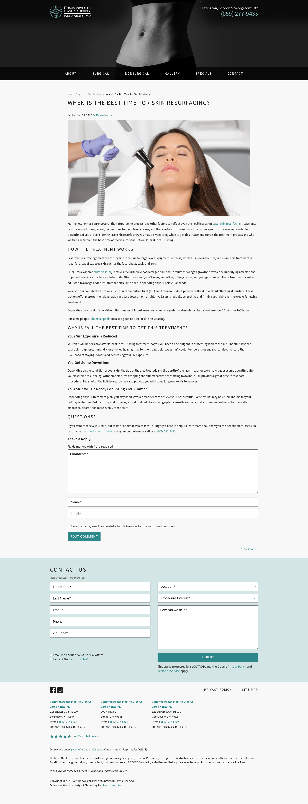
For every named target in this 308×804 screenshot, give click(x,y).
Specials (204, 73)
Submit (208, 657)
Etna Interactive (111, 785)
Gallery (172, 73)
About (71, 73)
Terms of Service (169, 671)
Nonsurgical (137, 73)
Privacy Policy (237, 666)
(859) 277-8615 (119, 722)
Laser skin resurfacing (227, 224)
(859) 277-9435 (68, 722)
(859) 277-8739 (170, 722)
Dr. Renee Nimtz (102, 115)
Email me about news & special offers (78, 655)
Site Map (250, 689)
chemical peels (100, 319)
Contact (235, 73)
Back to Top (250, 549)
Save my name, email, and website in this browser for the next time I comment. (123, 526)
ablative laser (102, 272)
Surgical (101, 73)
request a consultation (98, 431)
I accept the (60, 659)
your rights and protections (86, 750)
